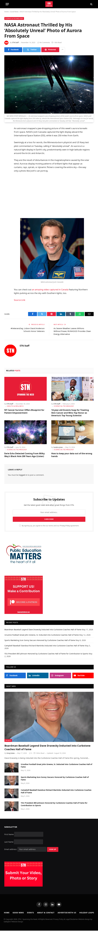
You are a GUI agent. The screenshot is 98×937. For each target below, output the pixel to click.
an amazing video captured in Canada (50, 289)
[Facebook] (6, 135)
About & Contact (46, 913)
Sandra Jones (58, 447)
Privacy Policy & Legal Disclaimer (65, 919)
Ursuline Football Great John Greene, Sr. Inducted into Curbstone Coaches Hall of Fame (41, 635)
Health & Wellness (15, 406)
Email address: (10, 849)
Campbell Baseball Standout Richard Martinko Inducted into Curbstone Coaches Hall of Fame (44, 645)
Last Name (8, 842)
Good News (14, 12)
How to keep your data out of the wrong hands (71, 455)
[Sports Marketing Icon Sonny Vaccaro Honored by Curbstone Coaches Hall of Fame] (11, 780)
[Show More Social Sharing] (62, 49)
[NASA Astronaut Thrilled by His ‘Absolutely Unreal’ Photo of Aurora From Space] (49, 84)
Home (6, 12)
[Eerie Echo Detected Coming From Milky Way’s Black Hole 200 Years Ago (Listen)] (25, 432)
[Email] (6, 161)
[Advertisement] (55, 195)
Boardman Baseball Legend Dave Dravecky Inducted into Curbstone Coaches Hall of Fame (42, 629)
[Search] (91, 4)
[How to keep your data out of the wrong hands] (72, 432)
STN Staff (15, 42)
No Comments (45, 42)
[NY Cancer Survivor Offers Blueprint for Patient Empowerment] (25, 389)
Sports (8, 740)
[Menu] (7, 4)
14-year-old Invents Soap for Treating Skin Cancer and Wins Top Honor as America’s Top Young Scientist (70, 413)
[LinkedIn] (6, 148)
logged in (23, 475)
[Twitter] (6, 141)
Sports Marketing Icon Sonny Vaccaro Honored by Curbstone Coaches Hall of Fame (39, 640)
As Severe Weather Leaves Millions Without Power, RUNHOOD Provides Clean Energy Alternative (72, 331)
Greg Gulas (11, 753)
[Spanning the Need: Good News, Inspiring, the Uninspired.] (49, 4)
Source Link (19, 299)
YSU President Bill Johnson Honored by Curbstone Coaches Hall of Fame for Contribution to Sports (46, 653)
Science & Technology (14, 18)
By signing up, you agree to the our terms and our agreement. (50, 526)
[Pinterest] (6, 154)
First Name (9, 834)
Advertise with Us (67, 913)
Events (30, 913)
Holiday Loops (86, 913)
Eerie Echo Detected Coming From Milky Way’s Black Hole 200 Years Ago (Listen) (24, 455)
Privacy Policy (65, 526)
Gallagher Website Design (13, 921)
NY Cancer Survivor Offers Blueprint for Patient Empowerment (24, 411)
